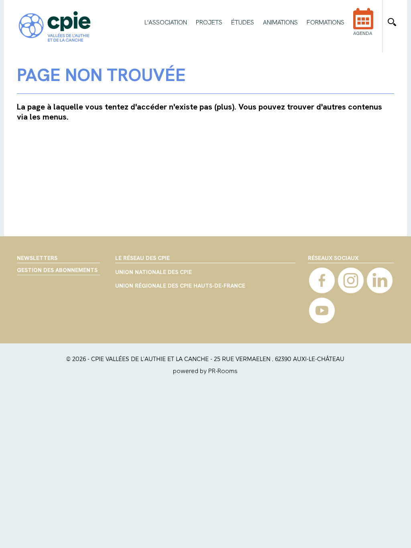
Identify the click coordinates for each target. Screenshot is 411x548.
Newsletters (37, 258)
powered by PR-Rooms (205, 371)
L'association (165, 22)
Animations (280, 22)
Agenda (362, 33)
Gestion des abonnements (57, 270)
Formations (325, 22)
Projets (209, 22)
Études (242, 22)
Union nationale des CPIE (153, 272)
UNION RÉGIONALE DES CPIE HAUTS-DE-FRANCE (180, 286)
